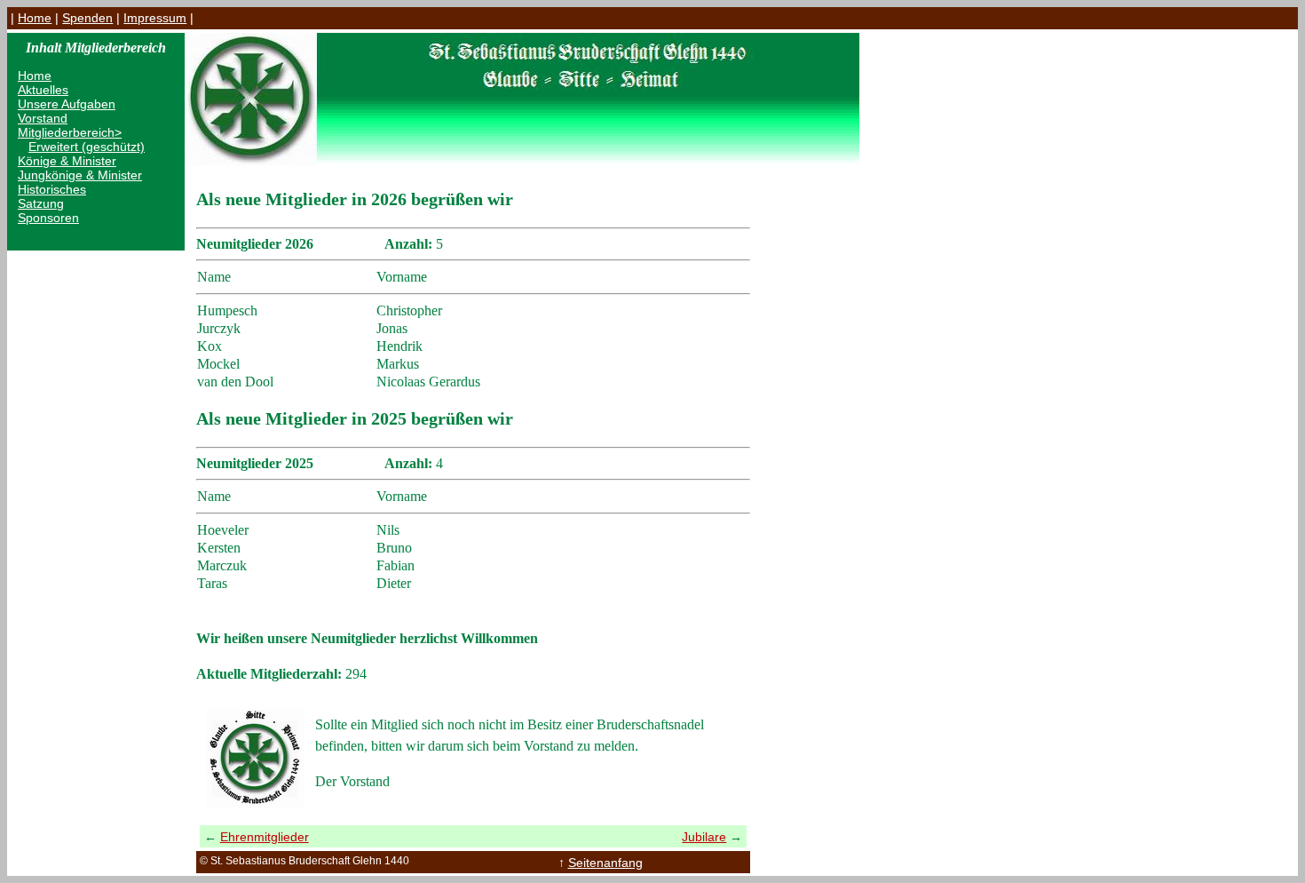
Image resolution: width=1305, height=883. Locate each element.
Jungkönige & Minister (80, 175)
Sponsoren (48, 218)
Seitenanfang (605, 862)
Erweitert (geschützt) (86, 146)
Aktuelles (43, 90)
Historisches (52, 189)
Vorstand (42, 118)
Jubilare (704, 837)
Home (34, 18)
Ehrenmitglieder (264, 837)
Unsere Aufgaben (66, 104)
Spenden (87, 18)
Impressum (154, 18)
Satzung (41, 203)
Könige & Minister (67, 161)
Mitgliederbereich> (70, 132)
